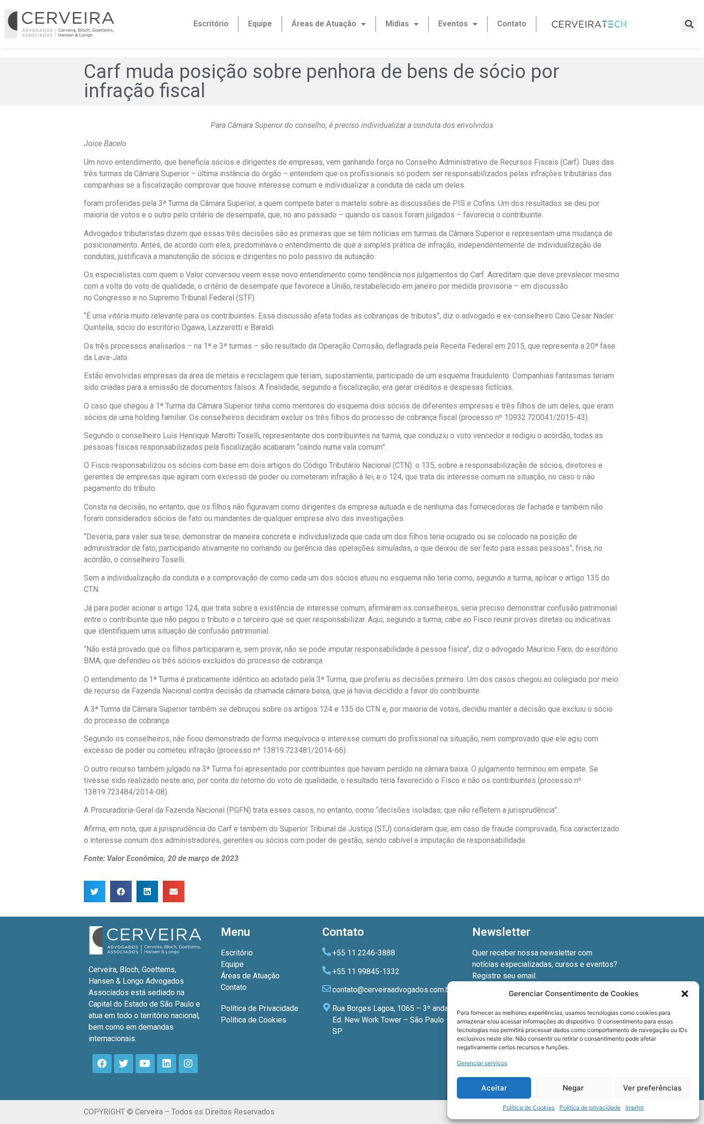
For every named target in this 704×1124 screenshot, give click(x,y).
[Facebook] (102, 1063)
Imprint (634, 1107)
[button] (685, 994)
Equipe (260, 23)
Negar (573, 1087)
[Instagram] (188, 1063)
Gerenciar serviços (482, 1063)
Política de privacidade (590, 1107)
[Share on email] (173, 891)
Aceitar (494, 1087)
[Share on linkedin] (147, 891)
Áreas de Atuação (324, 23)
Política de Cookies (529, 1107)
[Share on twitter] (94, 891)
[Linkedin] (166, 1063)
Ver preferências (652, 1087)
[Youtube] (145, 1063)
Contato (511, 23)
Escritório (210, 23)
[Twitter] (123, 1063)
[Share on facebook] (121, 891)
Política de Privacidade (259, 1008)
